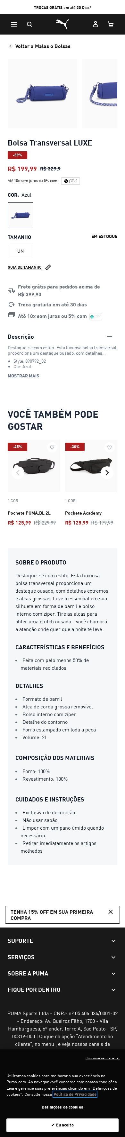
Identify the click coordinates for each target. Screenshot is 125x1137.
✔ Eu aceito (62, 1124)
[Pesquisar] (29, 24)
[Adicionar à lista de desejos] (52, 447)
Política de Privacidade (75, 1094)
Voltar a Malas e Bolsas (43, 46)
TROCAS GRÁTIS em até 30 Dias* (62, 7)
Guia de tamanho (25, 267)
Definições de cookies (62, 1106)
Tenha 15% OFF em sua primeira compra (52, 915)
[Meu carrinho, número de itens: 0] (110, 24)
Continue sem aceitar (103, 1058)
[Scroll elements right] (107, 472)
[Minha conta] (95, 24)
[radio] (20, 215)
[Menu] (14, 24)
